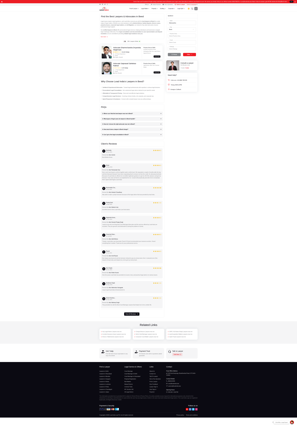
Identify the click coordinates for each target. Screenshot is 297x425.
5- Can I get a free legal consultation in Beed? (115, 134)
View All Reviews (130, 314)
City (171, 27)
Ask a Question (168, 4)
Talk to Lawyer (180, 4)
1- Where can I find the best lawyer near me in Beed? (117, 113)
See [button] (103, 36)
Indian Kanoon (157, 4)
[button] (192, 8)
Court (171, 40)
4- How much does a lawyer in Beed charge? (115, 129)
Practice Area (173, 33)
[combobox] (182, 23)
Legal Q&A (180, 8)
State (171, 20)
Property (154, 8)
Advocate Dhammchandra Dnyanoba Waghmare (127, 49)
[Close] (295, 2)
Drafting (162, 8)
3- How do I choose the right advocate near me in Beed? (118, 124)
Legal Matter (144, 8)
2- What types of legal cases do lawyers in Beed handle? (118, 118)
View (292, 1)
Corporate (171, 8)
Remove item (193, 29)
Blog (146, 4)
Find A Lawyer (133, 8)
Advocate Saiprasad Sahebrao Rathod (124, 65)
